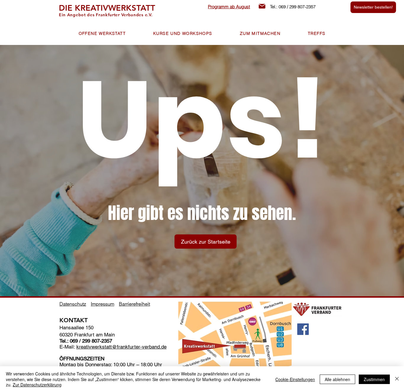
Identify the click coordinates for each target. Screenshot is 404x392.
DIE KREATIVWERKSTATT (107, 8)
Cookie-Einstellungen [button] (295, 379)
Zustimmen (374, 379)
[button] (102, 34)
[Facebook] (303, 329)
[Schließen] (396, 379)
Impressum (102, 304)
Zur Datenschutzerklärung (37, 385)
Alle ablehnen (337, 379)
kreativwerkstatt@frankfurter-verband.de (121, 347)
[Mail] (262, 6)
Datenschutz (72, 304)
